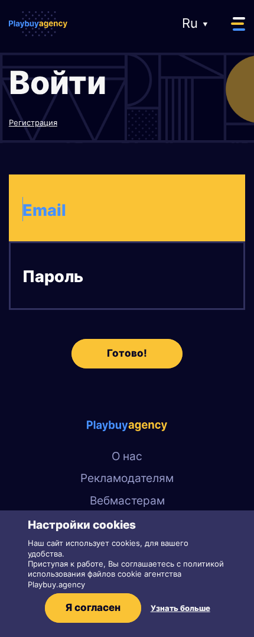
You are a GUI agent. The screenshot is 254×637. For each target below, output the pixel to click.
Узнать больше (180, 608)
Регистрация (33, 122)
